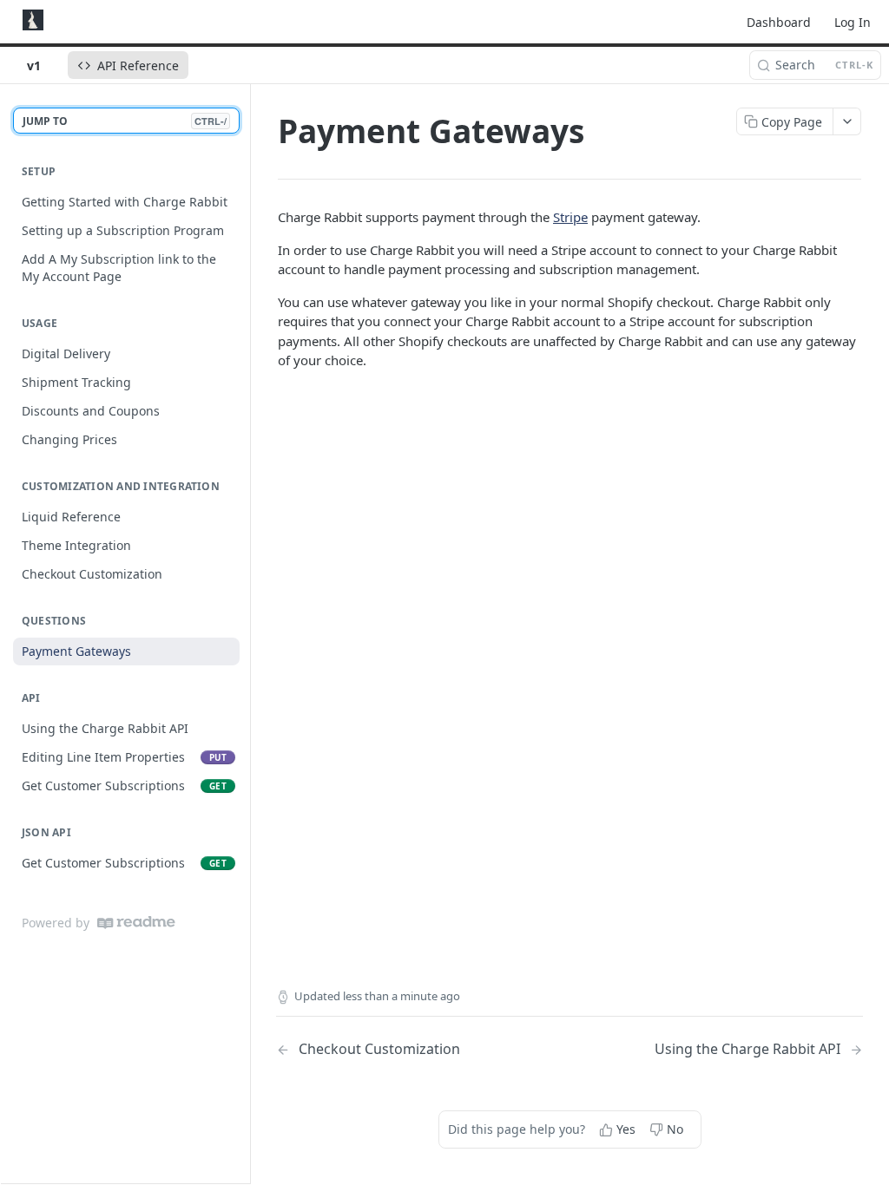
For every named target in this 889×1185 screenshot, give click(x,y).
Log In (852, 22)
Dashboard (779, 22)
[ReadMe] (136, 922)
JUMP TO (125, 121)
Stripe (570, 217)
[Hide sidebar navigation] (246, 633)
